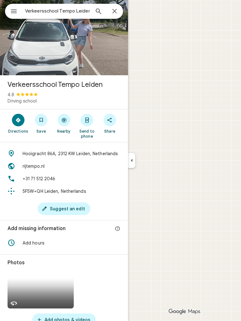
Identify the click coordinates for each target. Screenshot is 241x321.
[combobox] (57, 11)
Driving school (22, 101)
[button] (64, 243)
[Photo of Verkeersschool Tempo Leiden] (64, 37)
